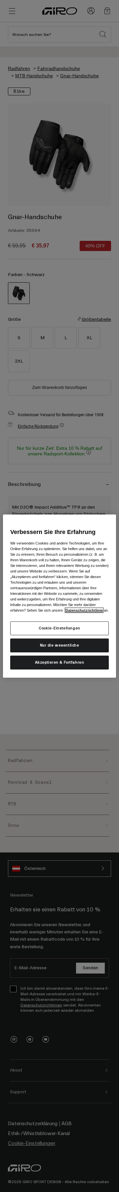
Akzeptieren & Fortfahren (59, 662)
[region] (59, 596)
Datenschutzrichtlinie (84, 610)
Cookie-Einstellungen (59, 628)
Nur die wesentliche (59, 645)
